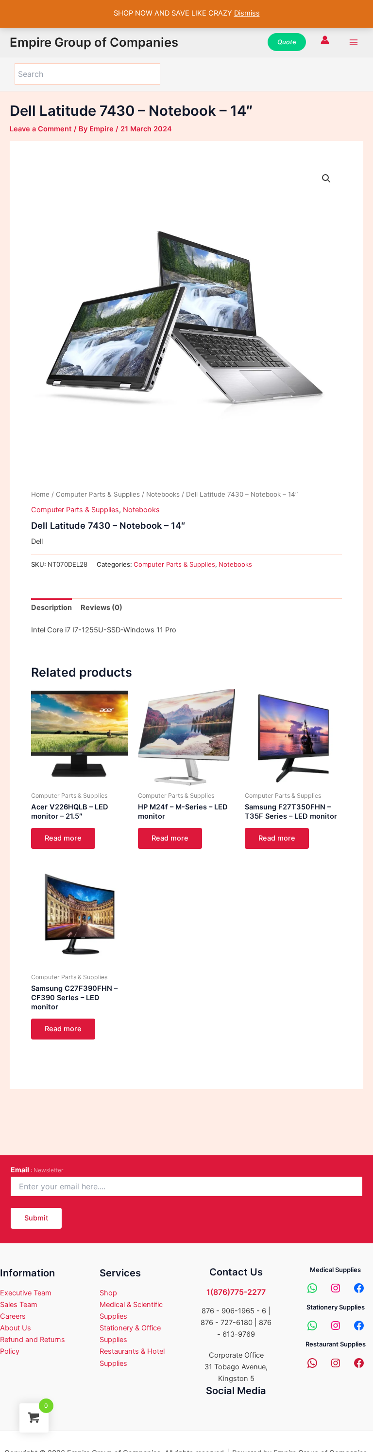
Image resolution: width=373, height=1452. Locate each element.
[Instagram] (335, 1288)
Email (37, 1169)
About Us (15, 1328)
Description (51, 607)
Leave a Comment (41, 129)
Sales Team (18, 1304)
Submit (36, 1218)
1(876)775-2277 (236, 1292)
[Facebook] (359, 1288)
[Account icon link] (325, 40)
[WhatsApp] (312, 1288)
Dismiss (247, 13)
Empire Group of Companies (94, 42)
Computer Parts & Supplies (98, 494)
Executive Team (25, 1293)
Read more (63, 838)
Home (40, 494)
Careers (13, 1316)
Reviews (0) (101, 607)
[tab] (51, 607)
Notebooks (163, 494)
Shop (108, 1293)
